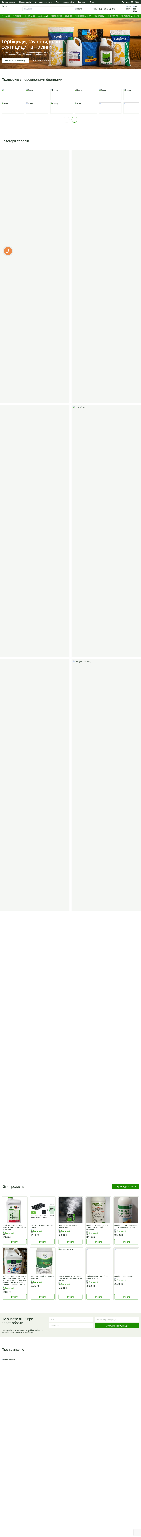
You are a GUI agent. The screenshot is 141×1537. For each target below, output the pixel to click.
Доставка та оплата (43, 2)
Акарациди (43, 16)
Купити (14, 1242)
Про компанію (25, 2)
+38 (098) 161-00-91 (104, 9)
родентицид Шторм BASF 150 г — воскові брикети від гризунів (70, 1278)
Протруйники (56, 16)
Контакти (82, 2)
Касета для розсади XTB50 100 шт (42, 1226)
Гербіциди (6, 16)
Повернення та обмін (65, 2)
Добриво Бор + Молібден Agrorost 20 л (97, 1277)
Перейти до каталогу (15, 60)
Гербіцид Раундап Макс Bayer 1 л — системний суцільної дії (14, 1227)
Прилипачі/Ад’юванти (130, 16)
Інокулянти (113, 16)
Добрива (68, 16)
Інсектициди (30, 16)
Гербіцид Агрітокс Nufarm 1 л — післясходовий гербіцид (98, 1227)
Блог (92, 2)
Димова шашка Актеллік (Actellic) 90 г (69, 1226)
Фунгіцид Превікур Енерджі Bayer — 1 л (42, 1277)
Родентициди (99, 16)
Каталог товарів (8, 2)
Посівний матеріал (83, 16)
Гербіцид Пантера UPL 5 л (125, 1276)
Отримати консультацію (44, 60)
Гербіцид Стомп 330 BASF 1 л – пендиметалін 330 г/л (125, 1226)
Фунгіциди (17, 16)
